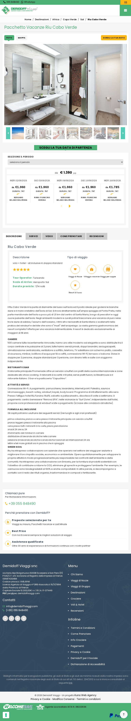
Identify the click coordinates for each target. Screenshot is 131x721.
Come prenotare (71, 236)
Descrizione (14, 236)
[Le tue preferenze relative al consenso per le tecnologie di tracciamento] (6, 715)
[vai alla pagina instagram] (17, 618)
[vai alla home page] (66, 10)
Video (49, 236)
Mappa (21, 37)
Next (123, 133)
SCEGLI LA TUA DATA (114, 37)
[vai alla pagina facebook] (11, 618)
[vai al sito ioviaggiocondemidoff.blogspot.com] (23, 618)
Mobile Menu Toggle (125, 10)
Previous (8, 133)
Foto (9, 37)
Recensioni (97, 236)
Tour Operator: (22, 277)
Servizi (33, 236)
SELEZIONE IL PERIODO (21, 156)
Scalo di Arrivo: (23, 282)
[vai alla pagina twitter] (5, 618)
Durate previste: (23, 286)
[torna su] (124, 714)
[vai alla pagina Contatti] (125, 2)
